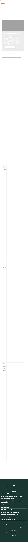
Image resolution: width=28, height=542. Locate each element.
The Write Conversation (8, 519)
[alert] (13, 159)
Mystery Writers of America (9, 514)
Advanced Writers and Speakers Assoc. (12, 494)
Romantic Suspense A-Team (9, 517)
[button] (25, 2)
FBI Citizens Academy (7, 510)
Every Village (5, 507)
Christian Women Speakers (9, 505)
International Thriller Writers (10, 512)
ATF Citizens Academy (7, 498)
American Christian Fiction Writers (11, 496)
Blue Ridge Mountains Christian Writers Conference (13, 501)
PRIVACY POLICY (14, 530)
